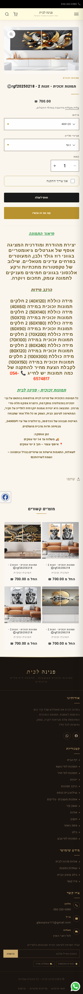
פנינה (41, 672)
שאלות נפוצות (68, 868)
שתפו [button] (71, 478)
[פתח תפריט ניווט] (76, 14)
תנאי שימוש (58, 988)
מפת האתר (70, 825)
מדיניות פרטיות (38, 988)
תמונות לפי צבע (67, 838)
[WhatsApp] (67, 736)
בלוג (74, 832)
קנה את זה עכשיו (41, 213)
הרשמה (11, 954)
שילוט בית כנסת (67, 793)
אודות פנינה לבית (66, 861)
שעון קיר (71, 806)
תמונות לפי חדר (67, 773)
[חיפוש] (7, 14)
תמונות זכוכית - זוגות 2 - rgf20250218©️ (60, 566)
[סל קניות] (15, 14)
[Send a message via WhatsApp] (75, 986)
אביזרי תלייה (72, 136)
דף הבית (72, 760)
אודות (73, 812)
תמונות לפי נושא (66, 766)
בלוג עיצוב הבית (67, 875)
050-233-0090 (69, 4)
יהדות (73, 780)
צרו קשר (72, 881)
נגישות (22, 988)
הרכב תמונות (69, 786)
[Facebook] (76, 736)
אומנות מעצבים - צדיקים (62, 799)
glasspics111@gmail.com (53, 922)
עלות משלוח (72, 107)
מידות (76, 115)
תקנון (74, 819)
